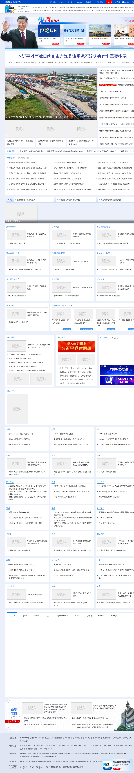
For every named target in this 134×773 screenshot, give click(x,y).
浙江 (54, 769)
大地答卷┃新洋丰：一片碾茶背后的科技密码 (25, 547)
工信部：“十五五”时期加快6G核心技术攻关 (115, 456)
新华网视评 (11, 227)
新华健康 (100, 279)
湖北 (80, 769)
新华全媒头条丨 (34, 356)
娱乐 (102, 10)
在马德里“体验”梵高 (34, 618)
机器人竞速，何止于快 (16, 243)
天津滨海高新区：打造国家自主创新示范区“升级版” (28, 168)
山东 (71, 769)
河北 (29, 769)
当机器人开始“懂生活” (81, 261)
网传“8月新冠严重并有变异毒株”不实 (75, 515)
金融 (34, 10)
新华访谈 (55, 227)
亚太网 (123, 10)
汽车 (38, 10)
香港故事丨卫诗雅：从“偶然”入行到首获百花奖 (26, 374)
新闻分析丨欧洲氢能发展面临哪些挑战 (23, 378)
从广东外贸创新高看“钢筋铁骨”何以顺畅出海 (24, 269)
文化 (101, 7)
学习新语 (81, 43)
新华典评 (73, 391)
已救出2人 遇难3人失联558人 (105, 62)
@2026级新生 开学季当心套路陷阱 (67, 295)
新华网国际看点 (103, 227)
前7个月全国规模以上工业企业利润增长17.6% (116, 78)
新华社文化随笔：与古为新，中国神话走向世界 (26, 626)
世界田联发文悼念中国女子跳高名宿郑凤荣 (115, 131)
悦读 (109, 10)
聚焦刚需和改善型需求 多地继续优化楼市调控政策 (72, 574)
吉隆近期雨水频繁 (124, 62)
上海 (46, 769)
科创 (90, 7)
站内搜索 (126, 2)
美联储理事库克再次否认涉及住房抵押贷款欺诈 (115, 178)
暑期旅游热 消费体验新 (62, 588)
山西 (33, 769)
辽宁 (38, 769)
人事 (49, 7)
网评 (60, 7)
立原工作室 (111, 329)
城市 (85, 10)
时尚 (105, 10)
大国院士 (89, 384)
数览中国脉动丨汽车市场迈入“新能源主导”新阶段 (27, 178)
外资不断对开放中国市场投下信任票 (112, 98)
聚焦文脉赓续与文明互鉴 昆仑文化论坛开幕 (40, 748)
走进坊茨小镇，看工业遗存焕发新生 (112, 574)
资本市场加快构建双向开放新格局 (111, 588)
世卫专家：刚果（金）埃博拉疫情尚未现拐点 (115, 173)
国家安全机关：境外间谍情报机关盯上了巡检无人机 (28, 189)
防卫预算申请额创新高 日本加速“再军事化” (115, 243)
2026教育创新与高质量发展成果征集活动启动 (71, 456)
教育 (83, 7)
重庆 (100, 769)
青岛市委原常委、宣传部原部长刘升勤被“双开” (70, 168)
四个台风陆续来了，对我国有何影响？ (68, 243)
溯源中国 (80, 10)
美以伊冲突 (80, 395)
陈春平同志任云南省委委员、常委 (21, 446)
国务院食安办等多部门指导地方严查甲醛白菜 (25, 541)
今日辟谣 (57, 515)
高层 (42, 7)
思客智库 (72, 7)
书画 (105, 7)
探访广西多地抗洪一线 (17, 173)
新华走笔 (81, 391)
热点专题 (62, 349)
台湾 (67, 7)
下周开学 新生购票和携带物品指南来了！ (69, 451)
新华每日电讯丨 (15, 366)
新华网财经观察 (12, 253)
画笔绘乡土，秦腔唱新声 (26, 200)
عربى (48, 639)
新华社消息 (64, 391)
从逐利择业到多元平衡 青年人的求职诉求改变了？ (27, 184)
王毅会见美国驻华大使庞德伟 (110, 91)
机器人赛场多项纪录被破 (108, 111)
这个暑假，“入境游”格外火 (82, 287)
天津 (25, 769)
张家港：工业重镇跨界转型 (31, 366)
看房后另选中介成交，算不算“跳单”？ (67, 173)
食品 (41, 10)
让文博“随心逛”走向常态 (17, 295)
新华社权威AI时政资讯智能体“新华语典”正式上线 (90, 742)
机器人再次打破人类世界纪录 (19, 574)
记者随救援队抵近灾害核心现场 (80, 62)
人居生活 (47, 10)
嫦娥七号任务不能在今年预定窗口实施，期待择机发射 (106, 322)
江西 (67, 769)
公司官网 (21, 9)
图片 (122, 7)
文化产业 (100, 505)
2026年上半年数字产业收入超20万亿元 (113, 451)
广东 (88, 769)
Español (24, 639)
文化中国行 (72, 384)
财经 (56, 7)
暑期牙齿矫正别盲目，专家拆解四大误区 (68, 184)
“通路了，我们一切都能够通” (36, 173)
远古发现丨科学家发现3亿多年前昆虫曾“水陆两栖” (27, 382)
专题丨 (101, 117)
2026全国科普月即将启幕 (108, 446)
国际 (53, 7)
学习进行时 (36, 7)
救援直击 (125, 162)
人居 (53, 558)
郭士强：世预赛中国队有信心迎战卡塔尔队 (115, 626)
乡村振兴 (70, 10)
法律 (129, 7)
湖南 (84, 769)
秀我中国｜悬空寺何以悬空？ (110, 521)
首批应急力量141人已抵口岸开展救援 (53, 62)
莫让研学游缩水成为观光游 (111, 200)
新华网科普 (11, 305)
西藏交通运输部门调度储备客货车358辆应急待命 (65, 151)
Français (37, 639)
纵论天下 (63, 395)
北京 (21, 769)
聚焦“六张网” (75, 380)
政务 (126, 7)
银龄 (75, 10)
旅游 (88, 10)
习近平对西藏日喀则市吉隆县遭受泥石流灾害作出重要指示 (72, 56)
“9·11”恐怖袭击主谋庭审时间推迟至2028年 (114, 184)
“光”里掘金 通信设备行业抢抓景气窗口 (67, 162)
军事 (112, 7)
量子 (94, 7)
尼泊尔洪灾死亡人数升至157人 (109, 162)
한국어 (89, 639)
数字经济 (58, 10)
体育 (98, 7)
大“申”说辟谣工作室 (86, 329)
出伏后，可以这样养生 (107, 496)
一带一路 (117, 10)
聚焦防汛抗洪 (86, 388)
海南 (96, 769)
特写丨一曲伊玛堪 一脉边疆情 (20, 370)
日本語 (77, 639)
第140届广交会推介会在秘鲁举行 (31, 151)
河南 (75, 769)
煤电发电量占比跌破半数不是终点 (21, 588)
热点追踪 (55, 279)
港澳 (63, 7)
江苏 (50, 769)
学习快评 (55, 43)
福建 (63, 769)
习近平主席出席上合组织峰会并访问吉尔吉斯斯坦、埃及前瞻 (37, 117)
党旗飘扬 (63, 384)
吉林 (42, 769)
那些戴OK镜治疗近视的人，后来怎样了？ (68, 178)
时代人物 (81, 384)
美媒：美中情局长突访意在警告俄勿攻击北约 (115, 168)
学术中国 (64, 10)
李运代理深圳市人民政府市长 (19, 456)
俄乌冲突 (71, 395)
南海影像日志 (75, 388)
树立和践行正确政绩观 (108, 85)
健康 (108, 7)
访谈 (115, 7)
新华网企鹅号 (24, 765)
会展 (95, 10)
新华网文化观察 (103, 253)
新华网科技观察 (58, 253)
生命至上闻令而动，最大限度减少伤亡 (23, 62)
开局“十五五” (64, 380)
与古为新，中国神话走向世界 (70, 200)
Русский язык (62, 639)
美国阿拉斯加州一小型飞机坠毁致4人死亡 (102, 151)
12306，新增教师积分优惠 (63, 446)
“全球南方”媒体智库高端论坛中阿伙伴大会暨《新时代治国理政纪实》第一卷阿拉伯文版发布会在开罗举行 (55, 732)
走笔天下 (90, 391)
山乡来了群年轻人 (13, 221)
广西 (92, 769)
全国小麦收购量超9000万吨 (18, 536)
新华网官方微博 (57, 762)
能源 (91, 10)
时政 (46, 7)
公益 (112, 10)
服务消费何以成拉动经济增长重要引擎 (23, 162)
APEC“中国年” (87, 380)
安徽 (59, 769)
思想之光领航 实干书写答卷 (124, 38)
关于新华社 (53, 2)
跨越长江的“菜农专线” (107, 547)
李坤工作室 (67, 329)
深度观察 (11, 349)
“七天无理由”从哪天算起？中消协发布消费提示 (116, 124)
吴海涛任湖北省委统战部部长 (19, 451)
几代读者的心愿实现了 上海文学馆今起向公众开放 (72, 189)
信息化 (52, 10)
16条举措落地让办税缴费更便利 (65, 521)
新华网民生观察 (12, 279)
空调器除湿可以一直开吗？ (18, 322)
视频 (119, 7)
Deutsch (101, 639)
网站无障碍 (100, 2)
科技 (87, 7)
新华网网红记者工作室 (61, 305)
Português (114, 639)
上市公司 (128, 10)
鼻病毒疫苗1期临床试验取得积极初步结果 (113, 189)
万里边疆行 (64, 388)
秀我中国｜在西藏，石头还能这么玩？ (113, 515)
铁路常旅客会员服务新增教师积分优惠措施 (70, 510)
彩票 (98, 10)
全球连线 (79, 7)
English (12, 639)
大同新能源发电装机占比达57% (20, 594)
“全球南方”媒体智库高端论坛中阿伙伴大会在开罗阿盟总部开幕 (104, 732)
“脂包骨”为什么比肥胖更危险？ (110, 295)
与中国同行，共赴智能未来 (64, 269)
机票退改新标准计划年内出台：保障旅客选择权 (71, 594)
